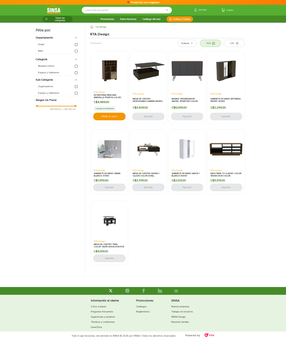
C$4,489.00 (55, 109)
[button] (56, 38)
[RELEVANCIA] (187, 43)
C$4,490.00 (69, 109)
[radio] (210, 43)
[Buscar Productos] (168, 10)
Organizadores (45, 86)
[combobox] (124, 10)
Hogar (41, 44)
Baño (40, 50)
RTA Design (101, 27)
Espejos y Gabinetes (48, 72)
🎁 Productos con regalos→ (142, 2)
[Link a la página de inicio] (92, 27)
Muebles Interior (46, 65)
